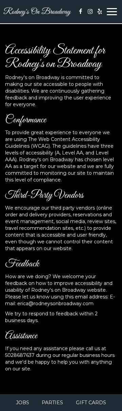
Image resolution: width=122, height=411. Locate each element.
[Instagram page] (90, 11)
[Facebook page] (80, 11)
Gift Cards (91, 403)
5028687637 (20, 355)
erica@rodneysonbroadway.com (55, 303)
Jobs (22, 403)
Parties (52, 403)
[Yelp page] (99, 11)
